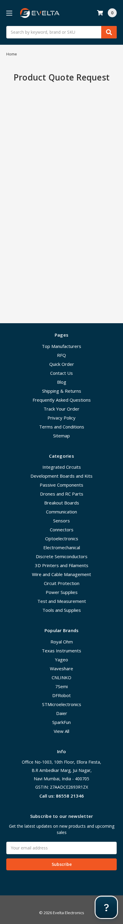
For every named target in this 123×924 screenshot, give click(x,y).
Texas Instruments (61, 651)
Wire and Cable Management (61, 574)
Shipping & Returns (61, 391)
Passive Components (61, 485)
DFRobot (61, 695)
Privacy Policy (61, 418)
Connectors (61, 530)
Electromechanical (61, 547)
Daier (61, 713)
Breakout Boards (61, 503)
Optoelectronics (61, 538)
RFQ (61, 355)
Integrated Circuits (61, 467)
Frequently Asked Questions (62, 400)
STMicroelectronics (61, 704)
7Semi (61, 686)
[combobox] (61, 32)
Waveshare (61, 668)
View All (61, 731)
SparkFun (61, 722)
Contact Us (61, 373)
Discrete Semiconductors (61, 556)
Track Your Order (61, 409)
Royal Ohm (61, 642)
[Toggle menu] (9, 13)
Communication (61, 512)
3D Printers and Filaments (61, 565)
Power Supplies (62, 592)
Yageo (61, 660)
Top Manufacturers (61, 346)
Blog (61, 382)
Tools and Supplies (61, 610)
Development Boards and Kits (61, 476)
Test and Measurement (61, 601)
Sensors (61, 521)
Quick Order (61, 364)
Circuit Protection (61, 583)
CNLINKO (61, 677)
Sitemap (61, 436)
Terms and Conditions (61, 427)
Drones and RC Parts (61, 494)
